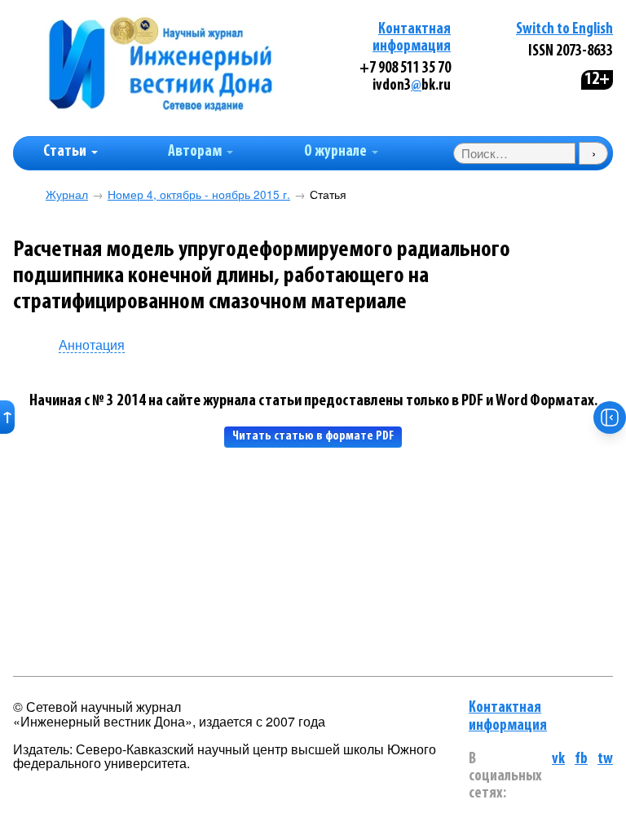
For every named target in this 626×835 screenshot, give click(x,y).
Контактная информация (508, 716)
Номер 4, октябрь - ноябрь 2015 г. (199, 194)
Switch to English (564, 30)
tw (605, 759)
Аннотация (92, 345)
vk (558, 759)
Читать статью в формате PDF (313, 436)
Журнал (67, 194)
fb (581, 759)
